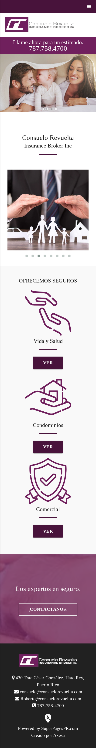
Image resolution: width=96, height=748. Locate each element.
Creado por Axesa (48, 735)
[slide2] (47, 109)
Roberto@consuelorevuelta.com (51, 698)
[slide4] (56, 109)
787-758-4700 (50, 705)
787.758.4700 (48, 48)
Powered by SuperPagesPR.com (48, 728)
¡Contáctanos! (48, 609)
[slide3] (51, 109)
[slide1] (43, 109)
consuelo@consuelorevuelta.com (51, 691)
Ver (48, 362)
